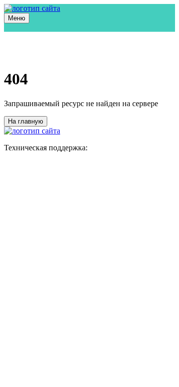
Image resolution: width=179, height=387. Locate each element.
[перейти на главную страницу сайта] (32, 8)
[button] (16, 18)
